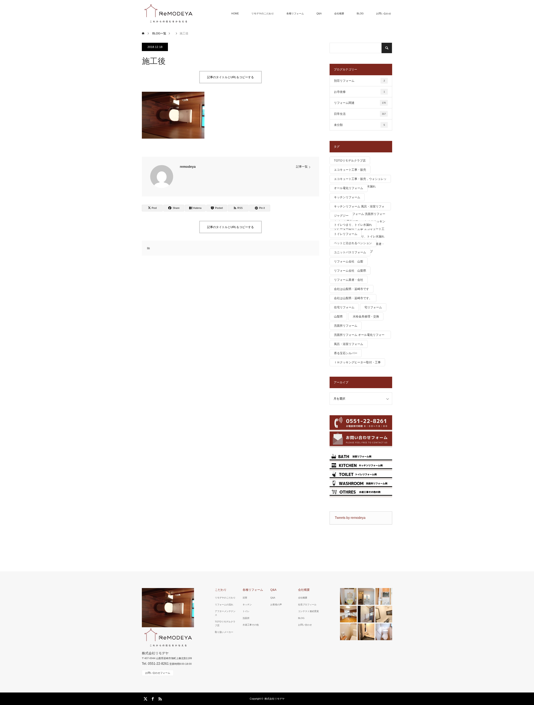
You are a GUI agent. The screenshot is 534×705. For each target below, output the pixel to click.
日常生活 (360, 113)
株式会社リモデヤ (274, 698)
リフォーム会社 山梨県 (350, 270)
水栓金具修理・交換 (366, 316)
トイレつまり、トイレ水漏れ (353, 224)
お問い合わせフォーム (157, 672)
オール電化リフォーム (348, 188)
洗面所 (246, 618)
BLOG (360, 13)
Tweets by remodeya (350, 517)
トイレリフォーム (345, 234)
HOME (235, 13)
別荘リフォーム (359, 80)
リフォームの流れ (224, 604)
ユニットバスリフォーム (350, 252)
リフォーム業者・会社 (348, 279)
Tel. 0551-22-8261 (155, 663)
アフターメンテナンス (225, 613)
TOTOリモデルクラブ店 (350, 160)
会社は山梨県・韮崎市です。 (353, 298)
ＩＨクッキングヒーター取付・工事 (357, 362)
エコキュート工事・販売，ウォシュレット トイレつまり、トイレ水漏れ (360, 180)
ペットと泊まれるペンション (353, 243)
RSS (159, 698)
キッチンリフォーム (347, 197)
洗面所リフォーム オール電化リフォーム (359, 336)
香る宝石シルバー (345, 353)
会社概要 (339, 13)
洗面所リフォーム (345, 325)
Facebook (152, 698)
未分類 (359, 125)
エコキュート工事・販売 (350, 169)
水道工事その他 (251, 624)
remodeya (188, 166)
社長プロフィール (307, 604)
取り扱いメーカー (224, 632)
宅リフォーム (373, 307)
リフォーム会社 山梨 (348, 261)
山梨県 (338, 316)
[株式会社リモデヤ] (168, 13)
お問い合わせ (383, 13)
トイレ (246, 611)
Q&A (319, 13)
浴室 (245, 597)
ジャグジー (341, 215)
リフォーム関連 (360, 102)
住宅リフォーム (344, 307)
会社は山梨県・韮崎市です (351, 289)
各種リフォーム (295, 13)
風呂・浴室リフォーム (348, 344)
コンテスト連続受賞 (308, 611)
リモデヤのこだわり (262, 13)
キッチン (247, 604)
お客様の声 (276, 604)
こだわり (221, 589)
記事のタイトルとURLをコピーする (230, 77)
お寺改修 (359, 91)
